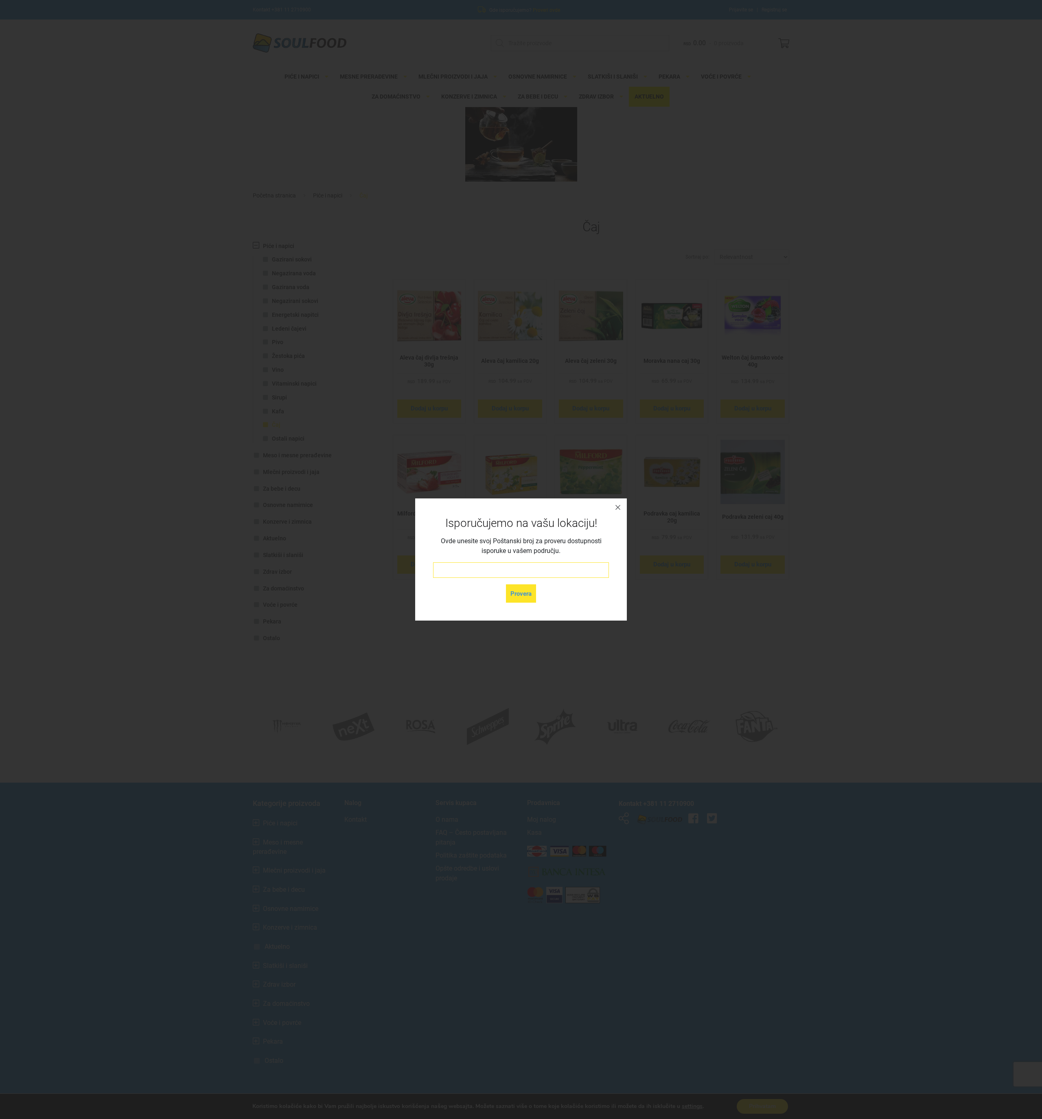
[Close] (618, 507)
